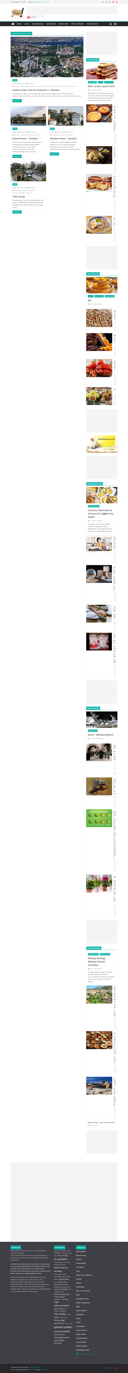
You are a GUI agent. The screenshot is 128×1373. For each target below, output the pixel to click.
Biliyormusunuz (37, 24)
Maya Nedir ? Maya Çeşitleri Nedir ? (114, 579)
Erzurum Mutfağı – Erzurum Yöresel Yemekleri (115, 1048)
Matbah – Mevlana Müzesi (114, 752)
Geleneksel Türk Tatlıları (60, 1264)
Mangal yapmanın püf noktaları (62, 1287)
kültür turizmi (41, 86)
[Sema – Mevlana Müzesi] (101, 719)
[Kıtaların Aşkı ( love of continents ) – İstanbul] (47, 57)
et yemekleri (60, 1259)
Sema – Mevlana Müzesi (100, 734)
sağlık (56, 1302)
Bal (89, 300)
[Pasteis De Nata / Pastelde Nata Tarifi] (99, 194)
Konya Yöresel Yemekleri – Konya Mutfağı (115, 1091)
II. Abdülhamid (17, 190)
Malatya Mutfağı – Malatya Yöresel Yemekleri (97, 961)
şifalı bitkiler (58, 1343)
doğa (55, 1255)
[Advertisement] (72, 10)
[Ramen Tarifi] (99, 229)
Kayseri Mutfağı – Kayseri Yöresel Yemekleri (101, 1122)
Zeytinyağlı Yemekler (61, 1337)
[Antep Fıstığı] (99, 320)
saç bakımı (65, 1299)
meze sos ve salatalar (61, 1289)
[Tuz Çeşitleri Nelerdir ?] (99, 618)
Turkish (33, 17)
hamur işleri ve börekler (61, 1269)
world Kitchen (59, 1323)
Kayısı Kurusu (115, 339)
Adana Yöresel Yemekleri (60, 1251)
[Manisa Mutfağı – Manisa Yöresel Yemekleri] (99, 1008)
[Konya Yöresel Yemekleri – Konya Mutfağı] (99, 1098)
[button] (99, 24)
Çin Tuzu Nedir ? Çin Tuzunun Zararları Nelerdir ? (114, 649)
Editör (15, 83)
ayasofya (16, 86)
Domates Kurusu (115, 366)
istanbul (22, 86)
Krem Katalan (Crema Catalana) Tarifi (115, 118)
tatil (66, 1308)
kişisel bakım (64, 1279)
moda (70, 1289)
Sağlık (26, 24)
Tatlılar (101, 82)
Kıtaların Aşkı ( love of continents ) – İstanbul (35, 89)
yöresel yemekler (62, 1331)
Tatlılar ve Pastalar (60, 1311)
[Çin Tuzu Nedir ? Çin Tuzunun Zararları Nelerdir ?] (99, 655)
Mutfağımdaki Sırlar (94, 506)
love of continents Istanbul (53, 86)
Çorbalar (79, 1259)
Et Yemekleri (80, 1267)
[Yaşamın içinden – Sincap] (99, 792)
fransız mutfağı (58, 1262)
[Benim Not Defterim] (13, 24)
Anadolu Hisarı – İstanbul (63, 138)
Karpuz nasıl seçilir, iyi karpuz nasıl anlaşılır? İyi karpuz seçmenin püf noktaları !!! (115, 835)
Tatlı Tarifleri (60, 1314)
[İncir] (99, 396)
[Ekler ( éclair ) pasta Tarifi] (101, 71)
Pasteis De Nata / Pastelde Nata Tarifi (114, 187)
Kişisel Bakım (51, 24)
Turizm (19, 24)
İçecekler (79, 1279)
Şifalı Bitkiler (80, 1314)
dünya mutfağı (62, 1256)
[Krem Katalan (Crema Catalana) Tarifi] (99, 124)
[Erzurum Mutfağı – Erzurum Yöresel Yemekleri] (99, 1053)
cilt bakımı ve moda (66, 1253)
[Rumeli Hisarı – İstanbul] (28, 116)
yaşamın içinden (69, 1323)
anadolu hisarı (55, 135)
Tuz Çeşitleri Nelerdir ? (114, 613)
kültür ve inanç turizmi (61, 1284)
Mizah (78, 1295)
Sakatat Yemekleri (59, 1297)
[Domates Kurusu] (99, 372)
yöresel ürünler (59, 1335)
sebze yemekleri (61, 1305)
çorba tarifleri (59, 1340)
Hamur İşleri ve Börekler (84, 1275)
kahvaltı (56, 1279)
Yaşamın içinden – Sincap (115, 786)
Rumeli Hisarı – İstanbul (25, 138)
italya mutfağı (57, 1276)
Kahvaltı (91, 296)
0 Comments (31, 83)
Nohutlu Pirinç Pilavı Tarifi (43, 2)
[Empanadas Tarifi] (99, 159)
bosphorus (16, 135)
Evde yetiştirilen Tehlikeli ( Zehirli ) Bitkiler (115, 889)
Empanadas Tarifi (115, 153)
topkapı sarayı (72, 86)
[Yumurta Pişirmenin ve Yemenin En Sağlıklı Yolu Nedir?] (101, 495)
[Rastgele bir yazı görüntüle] (115, 24)
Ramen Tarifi (114, 222)
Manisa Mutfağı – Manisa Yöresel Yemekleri (115, 1002)
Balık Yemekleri (81, 1251)
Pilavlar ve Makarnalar (62, 1294)
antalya (69, 1251)
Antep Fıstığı (115, 314)
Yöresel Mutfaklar (93, 954)
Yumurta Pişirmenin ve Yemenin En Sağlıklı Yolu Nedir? (101, 513)
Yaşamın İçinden (93, 730)
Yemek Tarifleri (92, 24)
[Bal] (101, 285)
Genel (78, 1271)
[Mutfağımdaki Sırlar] (99, 549)
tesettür (69, 1314)
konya (55, 1282)
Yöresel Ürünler (109, 296)
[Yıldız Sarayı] (28, 171)
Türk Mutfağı (63, 24)
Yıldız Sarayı (18, 196)
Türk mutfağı (59, 1320)
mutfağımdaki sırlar (59, 1292)
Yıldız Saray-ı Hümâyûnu (18, 193)
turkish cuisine (63, 1317)
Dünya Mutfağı (92, 82)
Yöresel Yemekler (77, 24)
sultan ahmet (64, 86)
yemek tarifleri (63, 1327)
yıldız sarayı (29, 193)
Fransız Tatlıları (66, 1262)
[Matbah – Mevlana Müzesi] (99, 760)
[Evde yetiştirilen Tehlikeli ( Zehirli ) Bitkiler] (99, 896)
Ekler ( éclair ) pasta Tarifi (101, 86)
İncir (115, 390)
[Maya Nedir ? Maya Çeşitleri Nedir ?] (99, 584)
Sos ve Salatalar (59, 1309)
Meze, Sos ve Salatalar (83, 1291)
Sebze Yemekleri (81, 1310)
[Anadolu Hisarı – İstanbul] (65, 116)
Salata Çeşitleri (57, 1299)
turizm (56, 1317)
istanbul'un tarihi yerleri (31, 86)
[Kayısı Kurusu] (99, 345)
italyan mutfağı (66, 1276)
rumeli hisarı (37, 135)
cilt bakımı (57, 1253)
